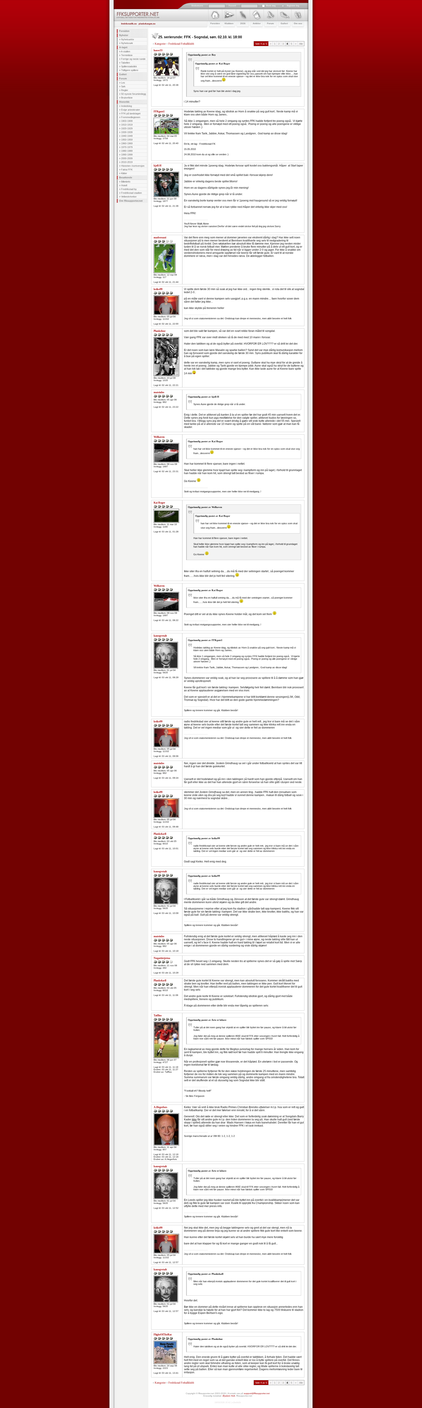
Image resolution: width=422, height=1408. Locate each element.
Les (123, 82)
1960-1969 (127, 143)
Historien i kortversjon (132, 165)
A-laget (123, 47)
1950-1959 (127, 139)
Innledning (126, 106)
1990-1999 (127, 154)
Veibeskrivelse (128, 196)
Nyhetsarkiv (127, 39)
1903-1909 (127, 121)
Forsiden (124, 31)
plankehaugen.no (147, 23)
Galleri (123, 74)
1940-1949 (127, 136)
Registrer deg (293, 5)
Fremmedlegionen (130, 117)
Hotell (124, 185)
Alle (301, 43)
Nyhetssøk (127, 43)
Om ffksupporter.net (131, 200)
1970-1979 (127, 147)
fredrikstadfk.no (129, 23)
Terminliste (127, 55)
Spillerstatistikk (129, 66)
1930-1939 (127, 132)
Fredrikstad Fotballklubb (181, 43)
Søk (123, 86)
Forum (123, 78)
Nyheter (123, 35)
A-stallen (125, 51)
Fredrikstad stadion (131, 193)
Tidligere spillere (129, 70)
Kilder (124, 173)
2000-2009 (127, 158)
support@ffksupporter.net (257, 1393)
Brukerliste (127, 97)
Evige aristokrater (130, 109)
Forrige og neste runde (133, 59)
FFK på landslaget (130, 113)
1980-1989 (127, 151)
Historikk (124, 101)
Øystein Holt (229, 1396)
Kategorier (160, 43)
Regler (124, 90)
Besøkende (125, 177)
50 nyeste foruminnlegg (133, 94)
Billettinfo (125, 181)
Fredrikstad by (129, 189)
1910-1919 (127, 124)
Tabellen (125, 62)
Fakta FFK (127, 169)
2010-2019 (127, 162)
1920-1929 (127, 128)
